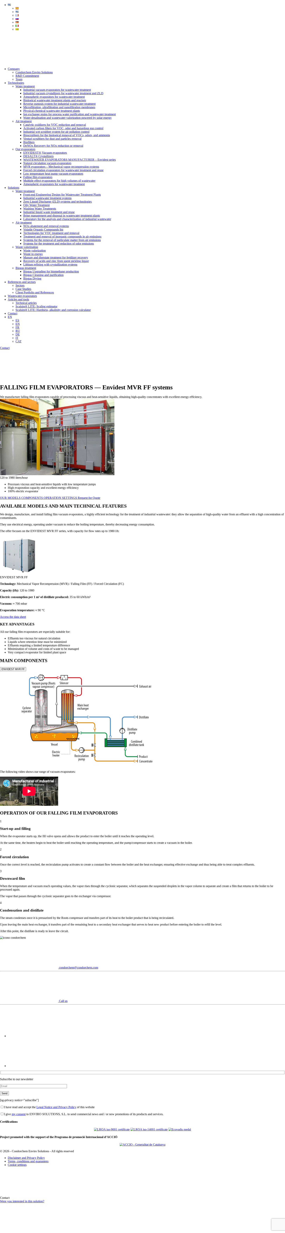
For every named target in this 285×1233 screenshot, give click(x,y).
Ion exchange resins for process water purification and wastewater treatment (69, 114)
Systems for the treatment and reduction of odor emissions (58, 243)
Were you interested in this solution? (22, 1201)
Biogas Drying (32, 278)
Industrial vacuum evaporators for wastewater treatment (57, 89)
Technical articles (26, 303)
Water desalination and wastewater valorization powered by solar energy (67, 117)
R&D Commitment (27, 75)
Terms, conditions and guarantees (28, 1161)
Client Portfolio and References (35, 292)
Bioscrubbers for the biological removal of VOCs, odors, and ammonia (66, 135)
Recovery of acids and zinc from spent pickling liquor (56, 261)
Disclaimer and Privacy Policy (26, 1157)
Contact (12, 313)
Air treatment (24, 121)
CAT (19, 341)
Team (19, 79)
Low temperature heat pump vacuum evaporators (53, 173)
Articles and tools (18, 299)
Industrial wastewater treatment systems (47, 198)
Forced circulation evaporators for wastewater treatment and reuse (63, 170)
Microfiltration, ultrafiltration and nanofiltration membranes (59, 107)
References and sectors (22, 282)
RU (18, 331)
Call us (62, 1001)
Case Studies (23, 289)
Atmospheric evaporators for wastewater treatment (54, 96)
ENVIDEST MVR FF (13, 669)
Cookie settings (17, 1164)
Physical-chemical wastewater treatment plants (51, 110)
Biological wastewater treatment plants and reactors (54, 100)
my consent (19, 1114)
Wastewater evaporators (22, 296)
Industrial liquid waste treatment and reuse (49, 212)
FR (17, 327)
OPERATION (53, 497)
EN (10, 317)
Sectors (20, 285)
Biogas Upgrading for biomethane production (51, 271)
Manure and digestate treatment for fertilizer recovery (55, 257)
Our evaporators (25, 149)
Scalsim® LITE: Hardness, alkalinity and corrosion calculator (53, 310)
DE (18, 334)
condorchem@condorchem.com (78, 967)
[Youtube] (37, 1036)
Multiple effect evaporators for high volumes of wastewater (59, 180)
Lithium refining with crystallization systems (50, 264)
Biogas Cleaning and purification (43, 275)
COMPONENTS (32, 497)
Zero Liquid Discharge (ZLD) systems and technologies (57, 201)
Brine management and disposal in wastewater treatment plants (61, 215)
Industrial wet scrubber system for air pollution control (56, 131)
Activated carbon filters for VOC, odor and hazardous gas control (63, 128)
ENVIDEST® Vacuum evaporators (45, 152)
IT (17, 338)
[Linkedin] (37, 1065)
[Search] (29, 62)
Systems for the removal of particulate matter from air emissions (62, 240)
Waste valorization (27, 247)
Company (14, 68)
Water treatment (25, 86)
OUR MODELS (10, 497)
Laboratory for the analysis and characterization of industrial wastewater (67, 219)
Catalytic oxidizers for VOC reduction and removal (54, 124)
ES (17, 320)
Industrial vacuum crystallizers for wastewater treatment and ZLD (63, 93)
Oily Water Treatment (36, 205)
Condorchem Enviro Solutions (34, 72)
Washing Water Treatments (39, 208)
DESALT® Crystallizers (38, 156)
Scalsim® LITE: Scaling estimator (36, 306)
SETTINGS (70, 497)
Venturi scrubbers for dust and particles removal (52, 138)
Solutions (13, 187)
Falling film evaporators (37, 177)
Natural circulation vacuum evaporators (47, 163)
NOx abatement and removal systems (46, 226)
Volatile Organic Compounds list (43, 229)
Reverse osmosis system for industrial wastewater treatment (59, 103)
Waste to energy (33, 254)
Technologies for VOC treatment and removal (51, 233)
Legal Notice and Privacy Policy (56, 1107)
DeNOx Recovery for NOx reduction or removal (53, 145)
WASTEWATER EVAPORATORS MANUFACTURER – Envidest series (69, 159)
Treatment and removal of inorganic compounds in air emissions (62, 236)
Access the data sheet (13, 616)
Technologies (16, 82)
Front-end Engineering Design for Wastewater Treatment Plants (62, 194)
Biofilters (29, 142)
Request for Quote (89, 497)
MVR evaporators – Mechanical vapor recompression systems (61, 166)
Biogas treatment (26, 268)
